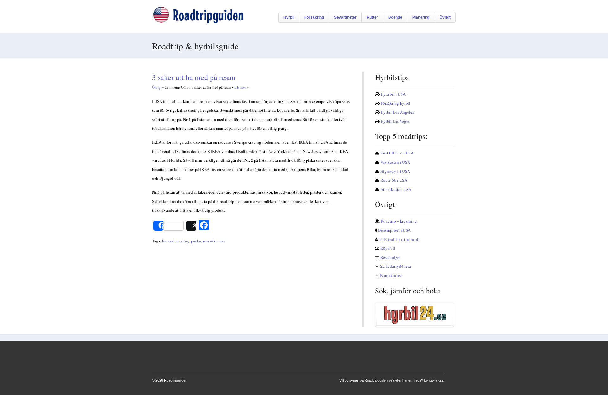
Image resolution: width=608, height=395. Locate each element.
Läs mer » (241, 87)
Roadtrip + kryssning (399, 221)
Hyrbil (288, 17)
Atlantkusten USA (395, 189)
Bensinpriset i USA (394, 230)
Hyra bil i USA (393, 94)
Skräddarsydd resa (395, 266)
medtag (182, 241)
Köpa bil (387, 248)
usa (222, 241)
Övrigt (445, 17)
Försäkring (314, 17)
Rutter (372, 17)
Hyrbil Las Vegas (395, 121)
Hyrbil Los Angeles (397, 112)
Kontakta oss (391, 275)
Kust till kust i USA (397, 153)
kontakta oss (434, 380)
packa (196, 241)
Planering (420, 17)
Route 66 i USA (393, 180)
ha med (168, 241)
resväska (210, 241)
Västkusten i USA (395, 162)
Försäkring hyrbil (395, 103)
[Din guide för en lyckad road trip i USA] (198, 22)
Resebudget (390, 257)
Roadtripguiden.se (378, 380)
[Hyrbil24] (415, 315)
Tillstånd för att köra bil (399, 239)
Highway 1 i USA (395, 171)
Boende (395, 17)
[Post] (191, 226)
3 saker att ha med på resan (193, 77)
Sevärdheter (345, 17)
